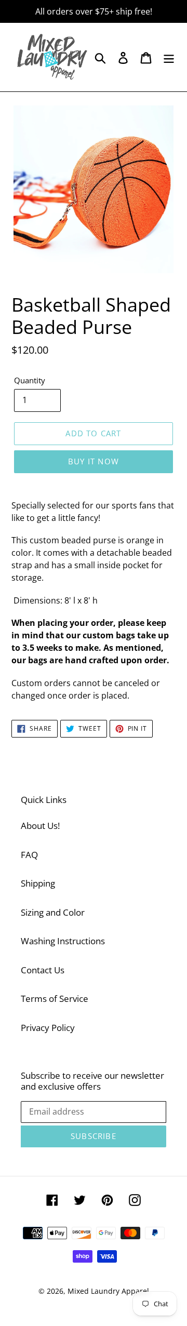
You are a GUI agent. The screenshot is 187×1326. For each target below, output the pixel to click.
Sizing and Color (53, 912)
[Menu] (168, 57)
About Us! (40, 826)
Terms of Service (54, 998)
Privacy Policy (48, 1028)
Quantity (29, 380)
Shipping (38, 883)
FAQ (29, 855)
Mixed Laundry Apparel (108, 1291)
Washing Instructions (63, 941)
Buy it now (93, 461)
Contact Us (42, 970)
